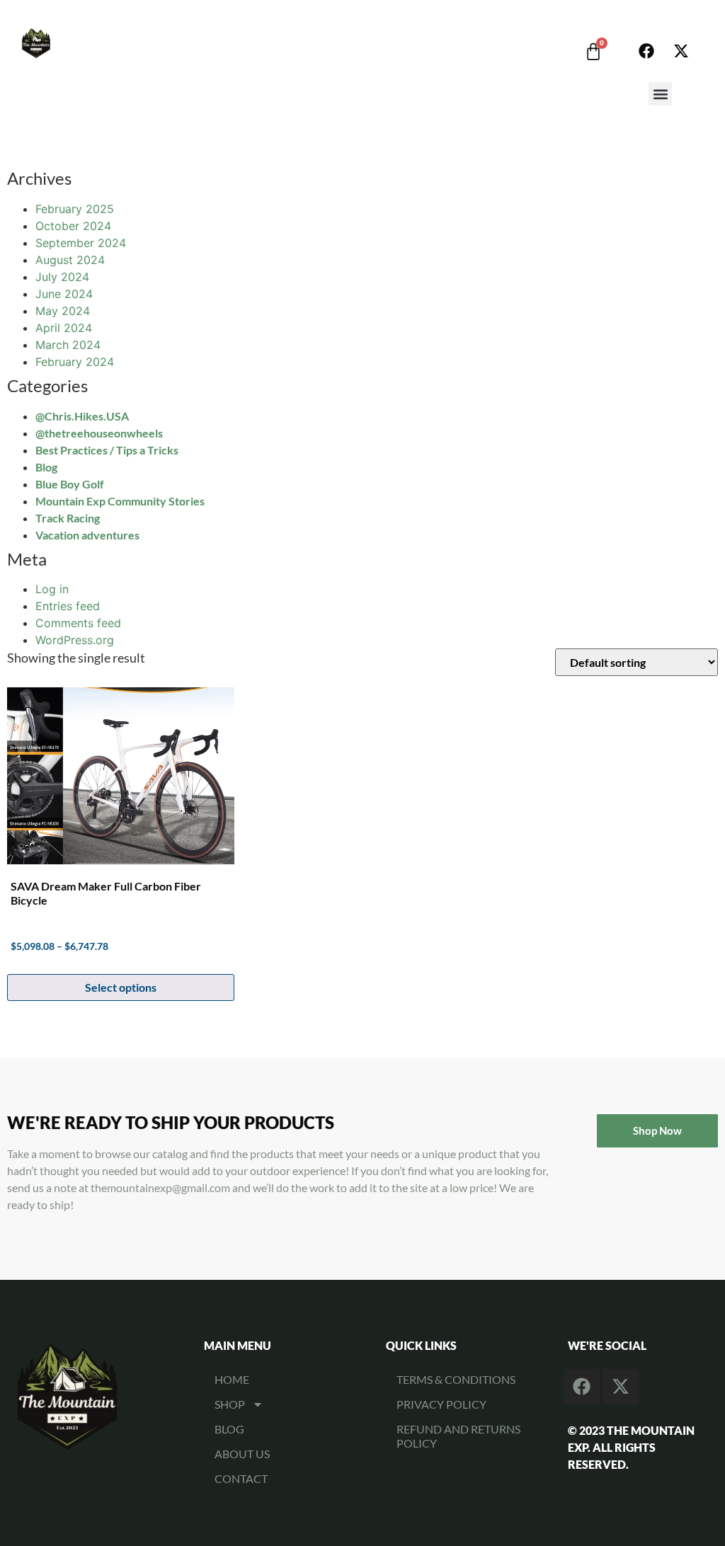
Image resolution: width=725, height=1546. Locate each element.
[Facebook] (646, 51)
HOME (232, 1379)
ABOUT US (242, 1453)
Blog (46, 467)
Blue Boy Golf (69, 484)
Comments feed (78, 623)
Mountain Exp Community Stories (120, 501)
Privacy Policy (441, 1404)
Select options (120, 987)
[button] (660, 93)
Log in (52, 589)
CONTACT (241, 1478)
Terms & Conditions (455, 1379)
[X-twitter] (681, 51)
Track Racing (67, 518)
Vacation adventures (87, 535)
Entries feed (67, 606)
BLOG (229, 1429)
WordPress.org (74, 640)
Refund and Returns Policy (458, 1436)
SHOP (230, 1404)
